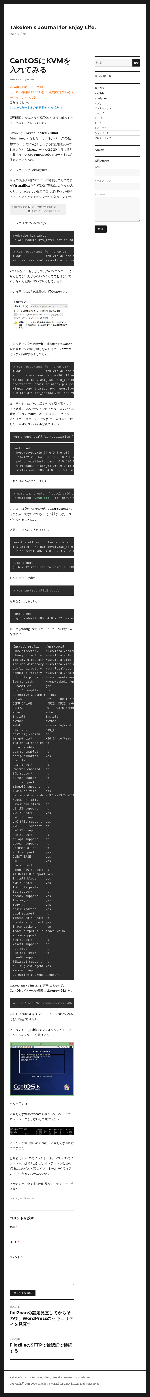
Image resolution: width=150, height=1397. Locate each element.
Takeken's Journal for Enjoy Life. (53, 27)
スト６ (98, 123)
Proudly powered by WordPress (71, 1377)
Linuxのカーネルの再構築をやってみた (36, 107)
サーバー (30, 79)
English (99, 93)
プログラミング (103, 137)
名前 (13, 1227)
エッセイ (99, 113)
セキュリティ (102, 128)
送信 (100, 228)
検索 (136, 62)
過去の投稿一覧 (103, 76)
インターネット (103, 108)
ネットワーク (102, 133)
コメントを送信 (23, 1292)
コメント (16, 1257)
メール (15, 1242)
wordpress (101, 98)
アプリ (98, 103)
